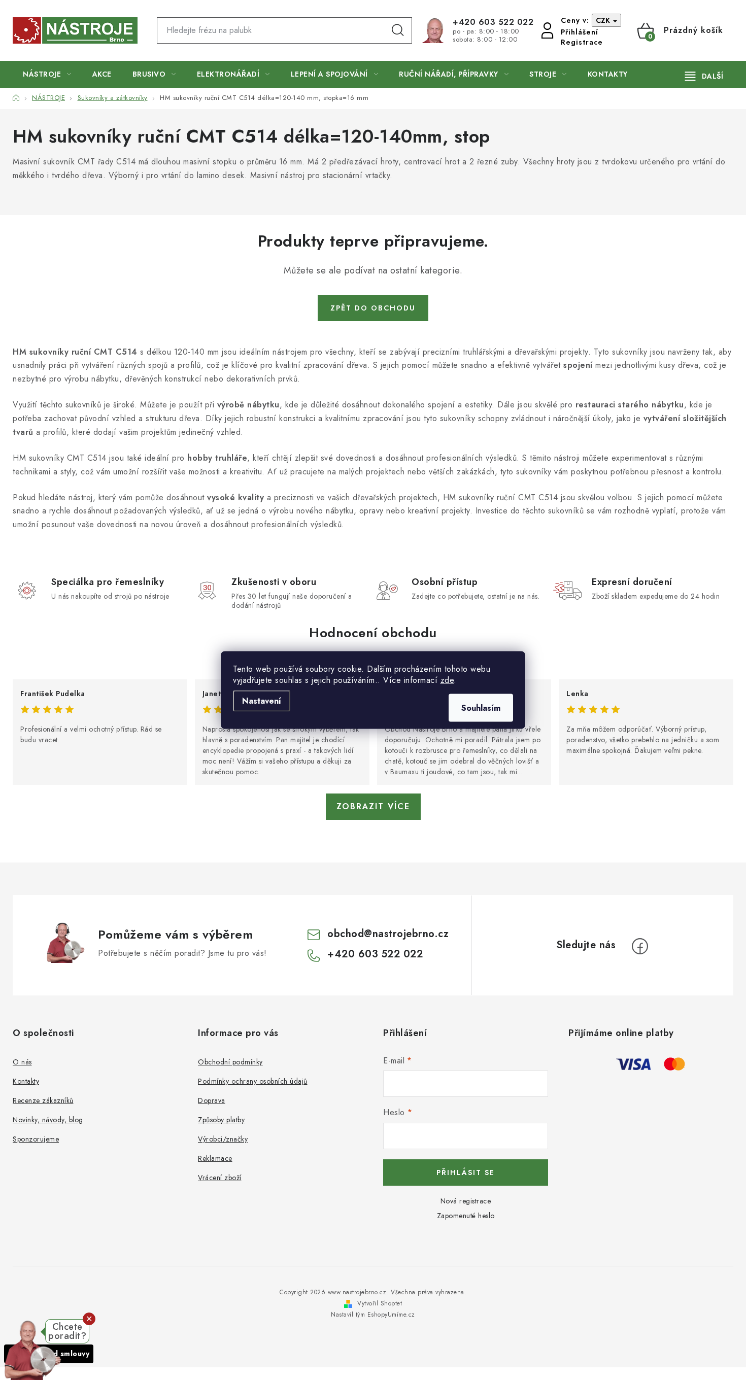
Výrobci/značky (223, 1139)
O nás (22, 1062)
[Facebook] (640, 946)
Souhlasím (480, 708)
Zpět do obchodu (373, 308)
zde (447, 680)
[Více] (704, 76)
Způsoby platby (221, 1120)
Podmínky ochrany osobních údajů (253, 1081)
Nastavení (261, 701)
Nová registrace (465, 1201)
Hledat (398, 30)
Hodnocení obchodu (373, 632)
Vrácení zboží (220, 1177)
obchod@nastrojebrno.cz (388, 933)
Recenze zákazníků (43, 1100)
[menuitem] (47, 74)
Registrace (582, 42)
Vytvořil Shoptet (379, 1303)
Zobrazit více (373, 806)
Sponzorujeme (36, 1139)
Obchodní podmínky (230, 1062)
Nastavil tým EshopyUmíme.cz (373, 1314)
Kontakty (26, 1081)
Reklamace (215, 1158)
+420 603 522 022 (493, 22)
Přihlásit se (465, 1172)
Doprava (211, 1100)
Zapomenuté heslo (466, 1216)
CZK (604, 20)
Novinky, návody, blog (48, 1120)
